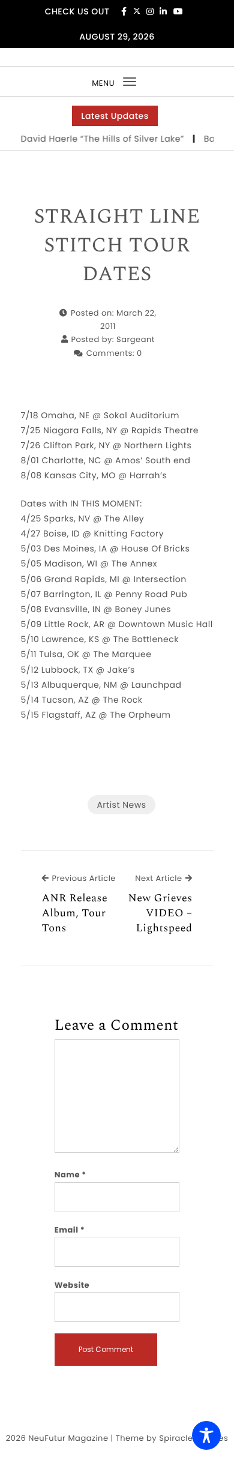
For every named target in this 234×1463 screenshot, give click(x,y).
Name (70, 1174)
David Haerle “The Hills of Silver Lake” (99, 139)
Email (70, 1230)
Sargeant (135, 339)
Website (72, 1285)
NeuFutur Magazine (68, 1438)
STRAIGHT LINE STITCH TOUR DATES (117, 246)
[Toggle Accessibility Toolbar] (206, 1435)
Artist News (121, 805)
